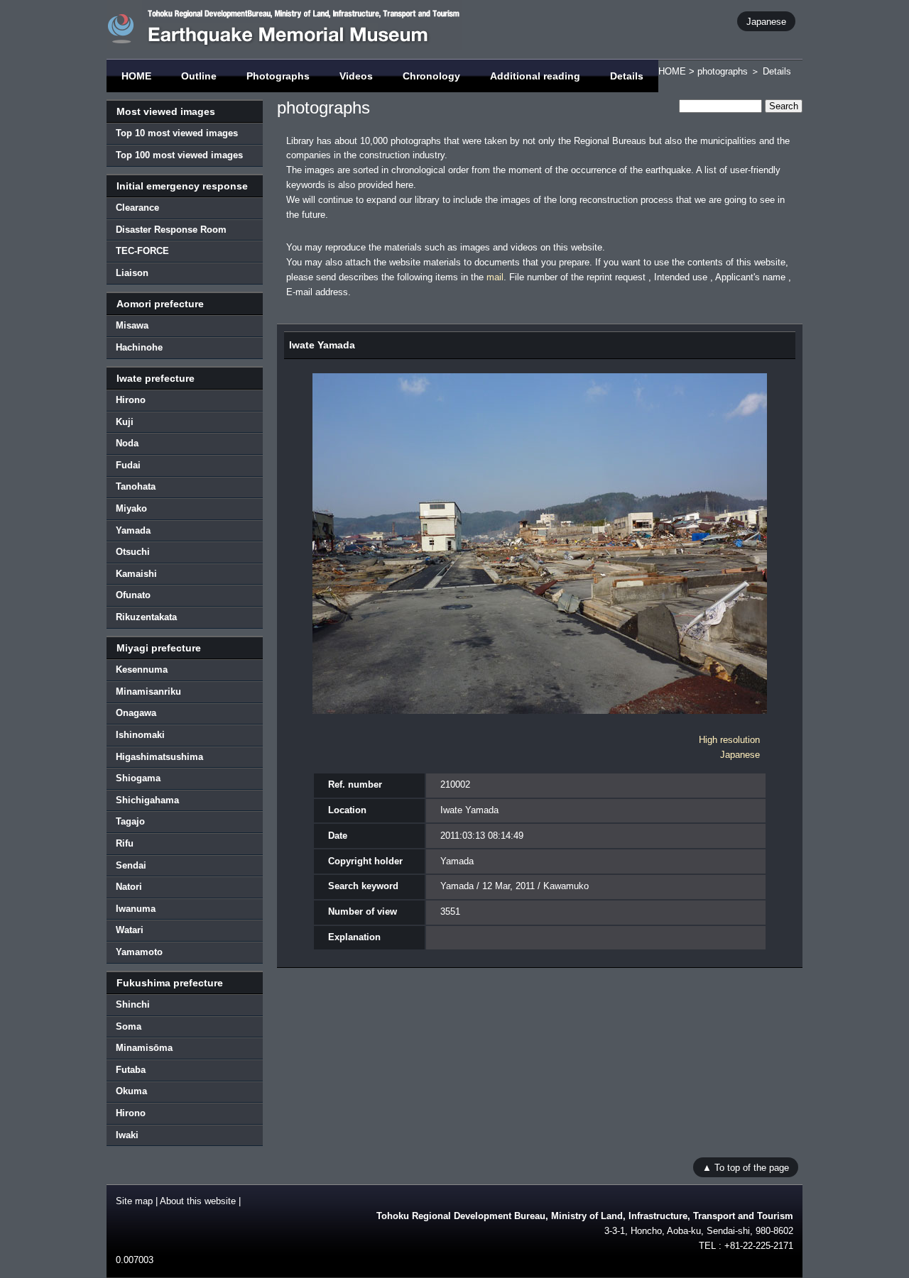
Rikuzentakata (146, 617)
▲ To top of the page (745, 1167)
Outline (199, 76)
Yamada (133, 530)
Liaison (132, 273)
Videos (356, 76)
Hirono (131, 400)
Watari (129, 930)
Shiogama (138, 778)
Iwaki (127, 1135)
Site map (134, 1201)
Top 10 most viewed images (177, 133)
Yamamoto (139, 952)
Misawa (132, 325)
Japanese (766, 21)
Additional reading (535, 76)
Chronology (431, 76)
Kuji (125, 422)
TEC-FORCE (142, 251)
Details (626, 76)
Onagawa (136, 712)
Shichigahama (147, 800)
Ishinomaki (140, 734)
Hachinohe (139, 347)
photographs (722, 71)
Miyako (131, 508)
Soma (128, 1026)
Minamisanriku (148, 691)
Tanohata (136, 486)
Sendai (131, 865)
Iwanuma (136, 908)
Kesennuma (142, 669)
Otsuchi (133, 551)
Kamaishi (136, 573)
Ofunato (133, 595)
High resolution (729, 739)
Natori (129, 886)
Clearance (137, 207)
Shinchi (133, 1004)
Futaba (131, 1069)
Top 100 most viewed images (179, 155)
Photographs (278, 76)
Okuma (131, 1091)
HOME (136, 76)
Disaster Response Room (171, 229)
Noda (127, 443)
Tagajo (130, 821)
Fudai (128, 465)
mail (495, 277)
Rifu (125, 843)
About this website (198, 1201)
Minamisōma (144, 1047)
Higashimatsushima (159, 756)
